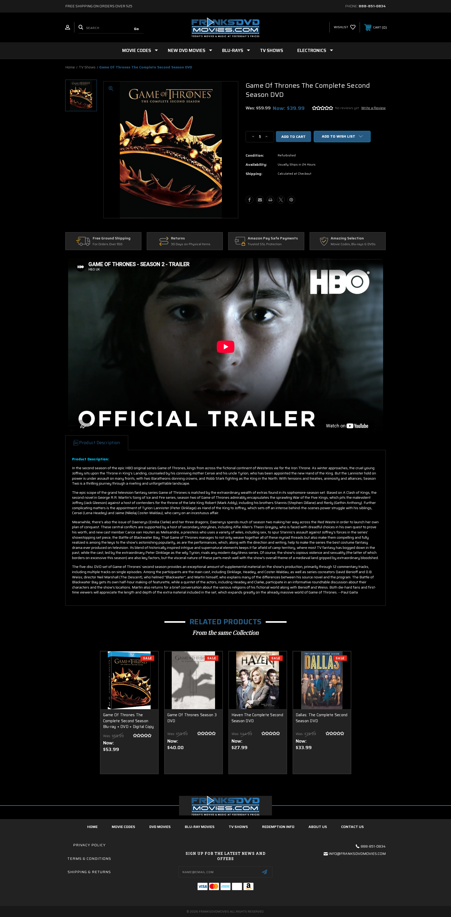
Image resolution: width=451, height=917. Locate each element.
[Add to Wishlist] (148, 675)
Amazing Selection (347, 238)
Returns (178, 238)
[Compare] (148, 688)
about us (317, 827)
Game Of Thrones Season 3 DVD (192, 718)
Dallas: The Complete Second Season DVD (322, 718)
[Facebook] (249, 200)
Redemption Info (278, 827)
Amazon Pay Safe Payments (273, 238)
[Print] (270, 200)
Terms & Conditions (89, 858)
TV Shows (271, 50)
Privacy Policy (89, 845)
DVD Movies (160, 827)
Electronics (311, 50)
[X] (281, 200)
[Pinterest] (291, 200)
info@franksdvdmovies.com (357, 853)
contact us (352, 827)
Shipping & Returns (89, 872)
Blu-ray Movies (200, 827)
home (92, 827)
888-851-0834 (372, 6)
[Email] (260, 200)
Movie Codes (136, 50)
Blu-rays (232, 50)
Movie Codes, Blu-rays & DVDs (353, 244)
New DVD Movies (186, 50)
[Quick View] (148, 662)
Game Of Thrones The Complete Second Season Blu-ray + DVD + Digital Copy (128, 721)
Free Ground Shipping (111, 238)
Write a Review (373, 108)
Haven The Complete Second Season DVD (257, 718)
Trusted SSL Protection (265, 244)
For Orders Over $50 (107, 244)
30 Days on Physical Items (190, 244)
